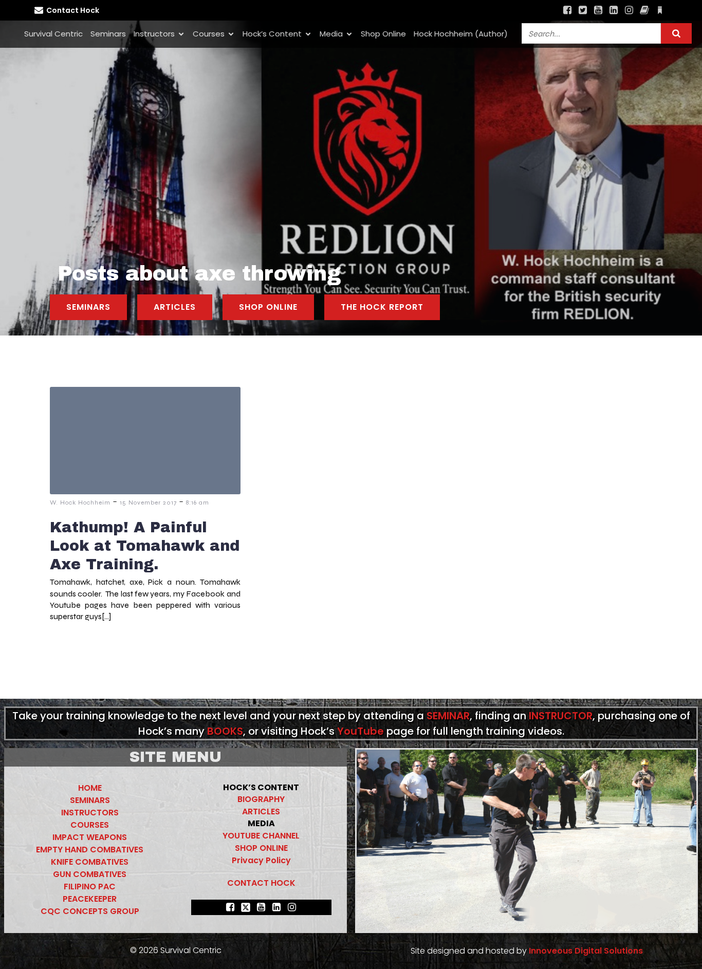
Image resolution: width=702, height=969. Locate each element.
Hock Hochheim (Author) (461, 33)
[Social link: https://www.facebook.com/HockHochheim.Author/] (644, 10)
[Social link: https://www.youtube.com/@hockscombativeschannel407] (598, 10)
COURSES (89, 825)
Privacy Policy (261, 860)
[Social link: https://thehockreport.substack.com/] (660, 10)
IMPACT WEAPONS (89, 837)
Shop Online (383, 33)
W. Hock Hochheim (80, 502)
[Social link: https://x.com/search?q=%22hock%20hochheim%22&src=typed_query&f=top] (582, 10)
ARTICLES (261, 811)
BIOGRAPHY (261, 799)
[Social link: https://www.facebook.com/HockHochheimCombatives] (567, 10)
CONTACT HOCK (261, 883)
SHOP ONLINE (261, 848)
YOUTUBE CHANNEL (261, 836)
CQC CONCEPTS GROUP (90, 911)
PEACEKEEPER (90, 899)
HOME (90, 788)
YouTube (360, 731)
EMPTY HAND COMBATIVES (89, 849)
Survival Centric (53, 33)
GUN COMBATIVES (89, 874)
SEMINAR (448, 716)
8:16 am (197, 502)
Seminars (108, 33)
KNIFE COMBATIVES (89, 862)
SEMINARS (90, 800)
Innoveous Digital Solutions (585, 951)
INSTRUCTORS (90, 812)
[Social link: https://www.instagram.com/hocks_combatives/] (629, 10)
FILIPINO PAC (90, 886)
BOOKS (225, 731)
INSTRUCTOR (561, 716)
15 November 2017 (148, 502)
